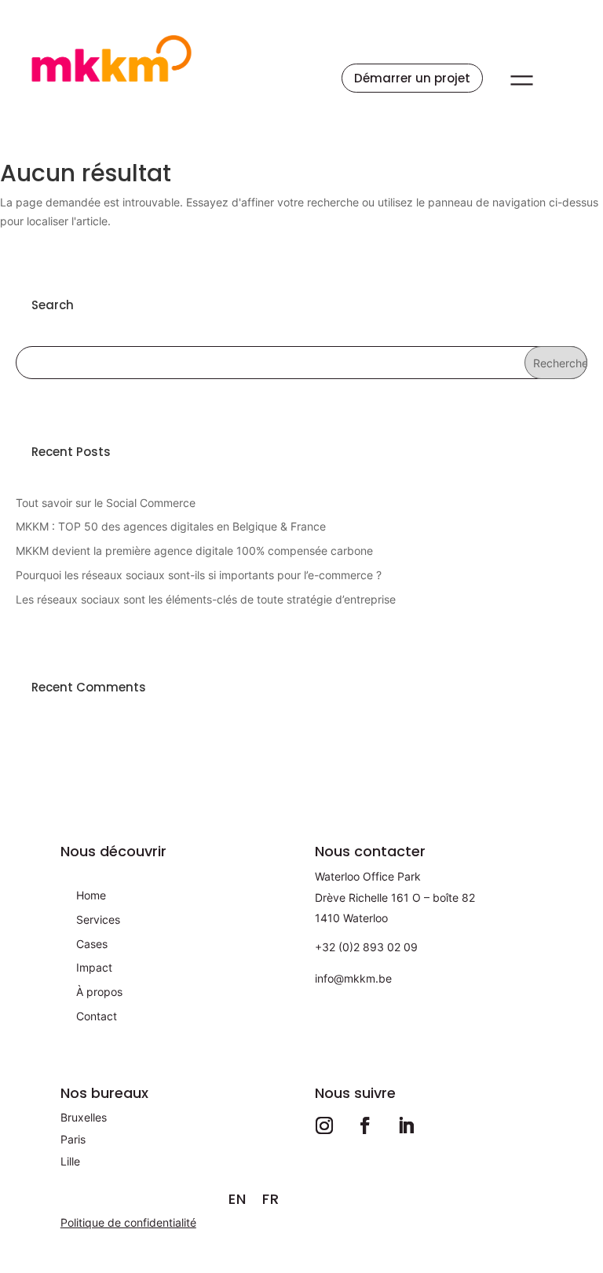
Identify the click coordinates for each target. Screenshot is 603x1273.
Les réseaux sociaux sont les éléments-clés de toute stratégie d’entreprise (206, 599)
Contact (96, 1016)
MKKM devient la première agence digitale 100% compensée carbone (194, 550)
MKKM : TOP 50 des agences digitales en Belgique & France (171, 526)
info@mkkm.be (353, 978)
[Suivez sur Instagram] (324, 1125)
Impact (94, 967)
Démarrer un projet (412, 78)
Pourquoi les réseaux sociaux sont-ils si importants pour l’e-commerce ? (199, 575)
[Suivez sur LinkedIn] (406, 1125)
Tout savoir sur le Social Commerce (106, 502)
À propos (99, 991)
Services (98, 919)
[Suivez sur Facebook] (365, 1125)
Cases (92, 943)
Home (91, 895)
